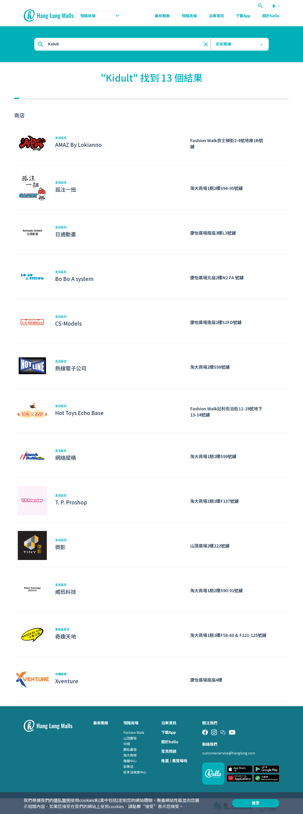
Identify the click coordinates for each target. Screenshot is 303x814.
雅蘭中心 (130, 760)
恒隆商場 (189, 15)
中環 (126, 743)
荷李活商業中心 (135, 772)
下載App (243, 15)
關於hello (270, 15)
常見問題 (168, 751)
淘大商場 (130, 755)
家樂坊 (128, 766)
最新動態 (162, 15)
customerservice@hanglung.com (228, 753)
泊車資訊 (216, 15)
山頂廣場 (130, 738)
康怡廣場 (130, 749)
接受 (255, 803)
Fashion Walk (133, 732)
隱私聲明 (62, 800)
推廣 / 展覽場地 (174, 760)
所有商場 (223, 44)
